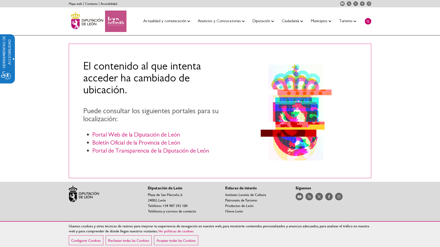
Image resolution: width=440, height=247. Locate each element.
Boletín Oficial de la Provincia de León (136, 143)
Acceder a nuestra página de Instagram (369, 3)
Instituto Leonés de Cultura (245, 194)
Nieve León (234, 211)
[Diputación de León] (97, 21)
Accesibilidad (109, 3)
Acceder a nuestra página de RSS (349, 3)
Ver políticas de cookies (176, 231)
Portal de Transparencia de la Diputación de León (150, 151)
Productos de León (239, 205)
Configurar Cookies (86, 240)
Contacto (91, 3)
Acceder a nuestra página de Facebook (362, 3)
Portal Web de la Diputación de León (136, 135)
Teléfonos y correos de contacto (172, 211)
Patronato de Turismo (241, 200)
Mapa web (75, 3)
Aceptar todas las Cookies (176, 240)
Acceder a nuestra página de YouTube (342, 3)
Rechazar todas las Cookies (128, 240)
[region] (220, 234)
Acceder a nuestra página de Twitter (355, 3)
